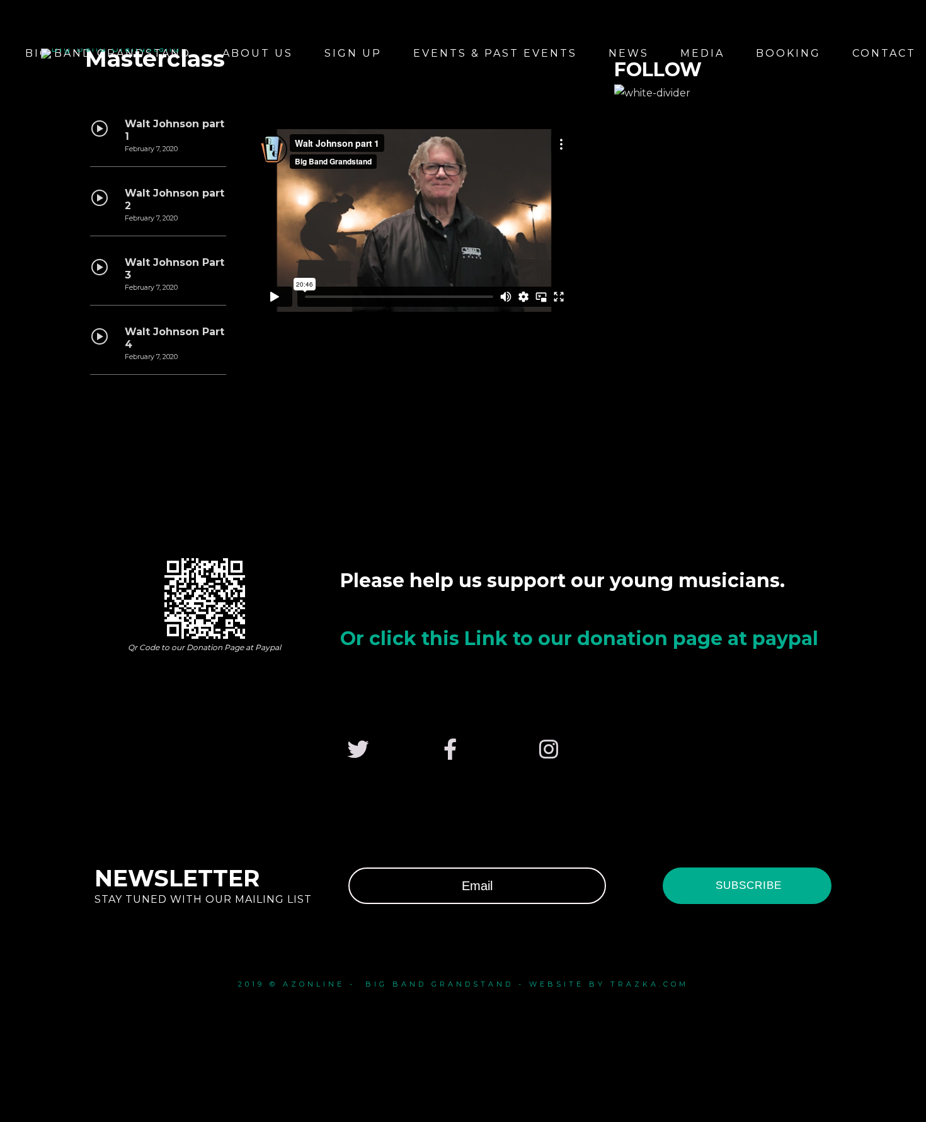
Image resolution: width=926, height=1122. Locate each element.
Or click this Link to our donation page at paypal (579, 638)
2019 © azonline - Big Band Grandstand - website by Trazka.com (463, 984)
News (629, 53)
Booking (788, 53)
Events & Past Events (495, 53)
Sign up (353, 53)
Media (702, 53)
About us (257, 53)
